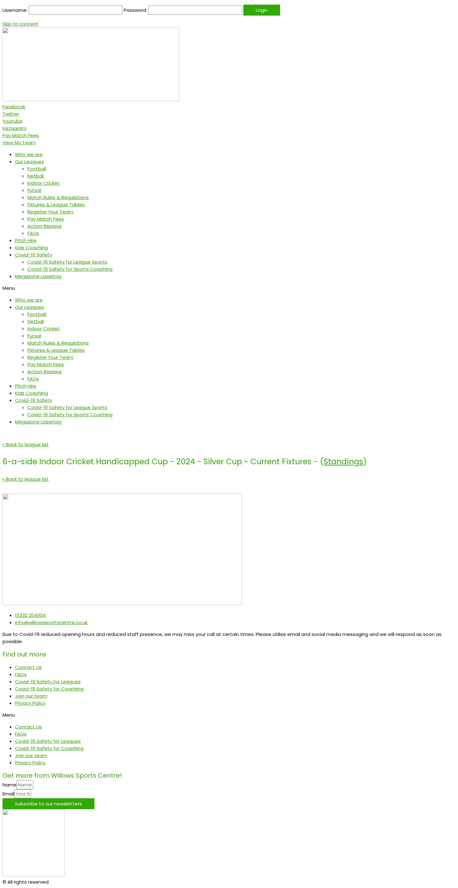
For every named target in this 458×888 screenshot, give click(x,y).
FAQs (33, 233)
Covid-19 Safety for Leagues (48, 681)
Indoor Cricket (43, 183)
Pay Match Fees (45, 219)
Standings (343, 461)
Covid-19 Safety (33, 254)
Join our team (31, 696)
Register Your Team (50, 211)
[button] (20, 135)
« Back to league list (25, 444)
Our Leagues (29, 161)
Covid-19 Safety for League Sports (67, 262)
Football (36, 168)
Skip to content (20, 24)
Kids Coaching (31, 247)
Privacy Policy (30, 703)
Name (9, 784)
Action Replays (44, 226)
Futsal (34, 190)
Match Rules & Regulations (58, 197)
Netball (35, 176)
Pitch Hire (25, 240)
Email (8, 793)
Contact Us (28, 667)
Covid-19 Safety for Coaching (49, 688)
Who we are (29, 154)
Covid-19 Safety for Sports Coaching (69, 269)
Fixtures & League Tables (56, 204)
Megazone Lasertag (38, 276)
